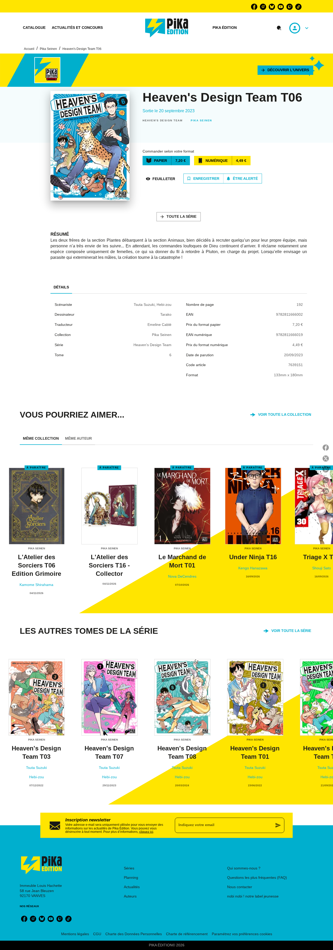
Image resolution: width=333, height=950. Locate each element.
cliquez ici (146, 832)
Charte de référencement (187, 934)
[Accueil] (167, 28)
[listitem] (254, 6)
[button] (285, 70)
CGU (97, 934)
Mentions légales (75, 934)
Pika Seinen (48, 49)
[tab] (34, 28)
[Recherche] (279, 28)
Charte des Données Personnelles (133, 934)
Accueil (29, 49)
